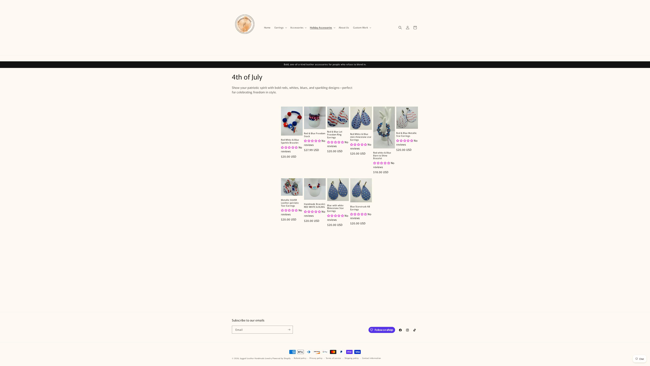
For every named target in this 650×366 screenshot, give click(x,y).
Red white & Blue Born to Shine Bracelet (382, 155)
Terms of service (333, 358)
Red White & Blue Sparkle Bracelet (290, 141)
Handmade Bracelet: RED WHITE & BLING (315, 205)
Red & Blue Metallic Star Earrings (406, 134)
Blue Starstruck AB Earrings (360, 208)
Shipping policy (352, 358)
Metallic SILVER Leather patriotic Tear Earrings (290, 203)
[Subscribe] (289, 330)
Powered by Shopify (282, 358)
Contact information (371, 358)
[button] (280, 27)
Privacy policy (316, 358)
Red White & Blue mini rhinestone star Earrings (361, 137)
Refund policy (300, 358)
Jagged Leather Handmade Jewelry (256, 358)
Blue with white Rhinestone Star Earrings (335, 208)
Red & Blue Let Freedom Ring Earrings (334, 134)
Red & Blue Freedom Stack (314, 135)
